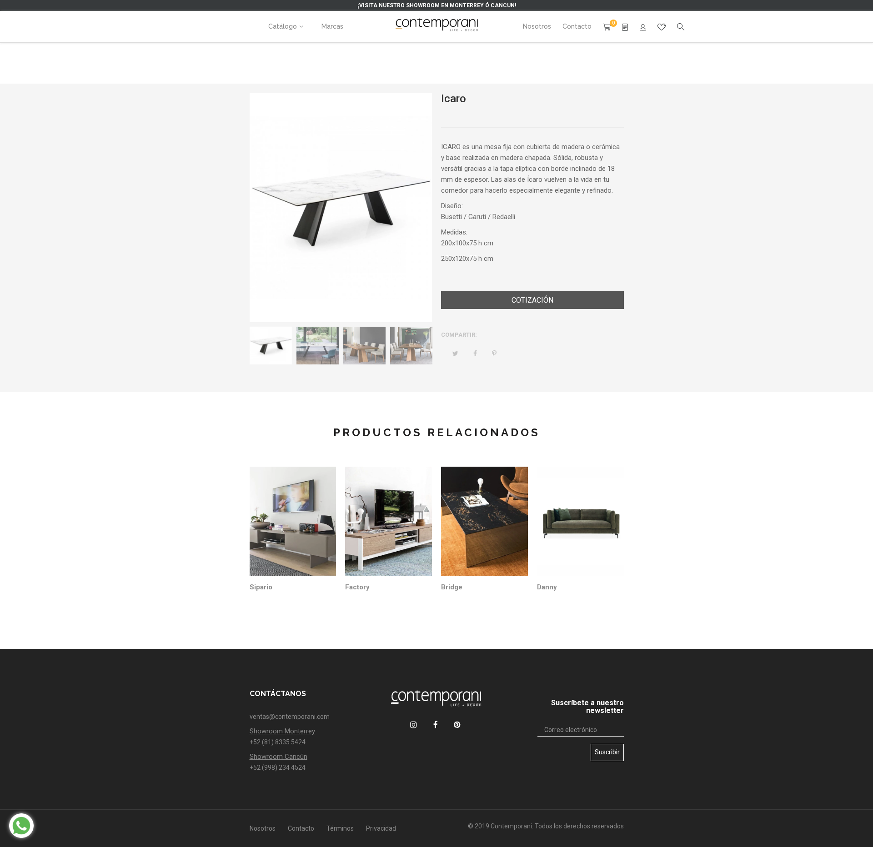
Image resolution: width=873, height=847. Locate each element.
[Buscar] (643, 27)
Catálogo (282, 26)
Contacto (301, 828)
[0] (607, 26)
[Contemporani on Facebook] (435, 724)
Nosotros (263, 828)
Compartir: (459, 334)
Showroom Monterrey (282, 731)
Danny (547, 587)
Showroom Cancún (278, 756)
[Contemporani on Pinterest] (457, 724)
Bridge (451, 587)
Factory (357, 587)
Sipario (261, 587)
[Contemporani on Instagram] (413, 724)
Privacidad (381, 828)
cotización (532, 300)
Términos (340, 828)
